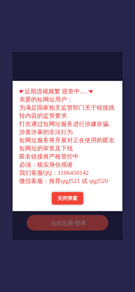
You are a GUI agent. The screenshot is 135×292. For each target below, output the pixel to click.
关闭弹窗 (67, 198)
